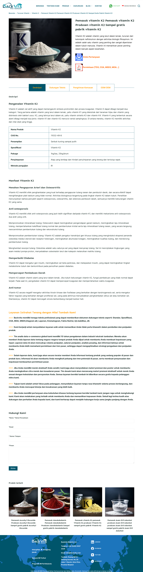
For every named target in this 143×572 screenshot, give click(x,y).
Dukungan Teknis (57, 87)
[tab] (37, 87)
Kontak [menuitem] (98, 6)
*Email (11, 427)
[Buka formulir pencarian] (139, 6)
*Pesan (11, 445)
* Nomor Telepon (15, 436)
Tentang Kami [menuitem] (53, 6)
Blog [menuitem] (88, 6)
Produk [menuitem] (65, 6)
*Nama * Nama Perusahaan (18, 418)
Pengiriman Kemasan (83, 87)
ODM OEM (105, 87)
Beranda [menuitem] (40, 6)
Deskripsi (37, 87)
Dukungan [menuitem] (78, 6)
